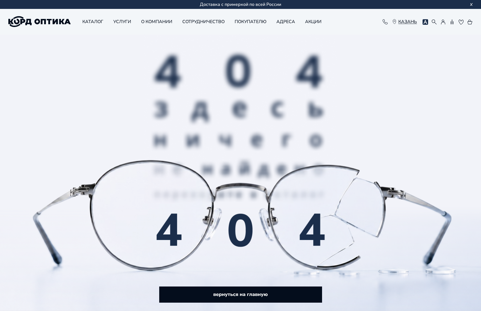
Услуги (122, 22)
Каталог (92, 22)
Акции (313, 22)
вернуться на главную (240, 294)
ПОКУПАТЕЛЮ (250, 22)
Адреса (285, 22)
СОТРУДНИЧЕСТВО (203, 22)
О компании (156, 22)
